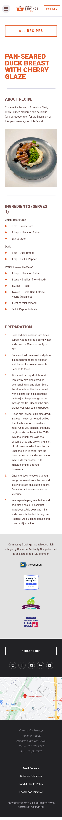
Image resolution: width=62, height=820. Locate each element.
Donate (51, 8)
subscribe (31, 651)
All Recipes (31, 31)
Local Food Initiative (31, 792)
